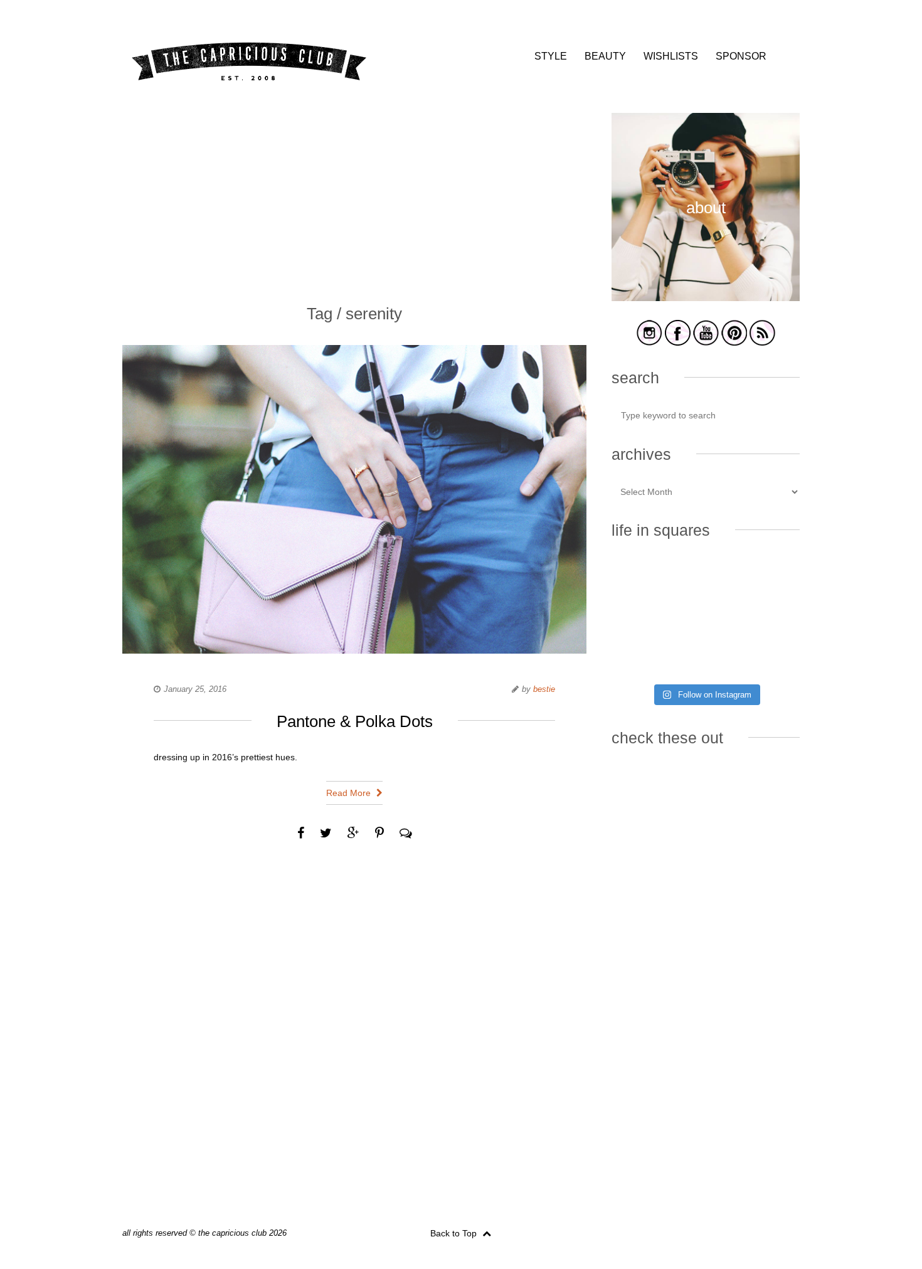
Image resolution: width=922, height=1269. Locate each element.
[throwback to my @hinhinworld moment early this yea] (641, 656)
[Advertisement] (354, 201)
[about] (706, 298)
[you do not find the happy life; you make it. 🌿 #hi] (705, 579)
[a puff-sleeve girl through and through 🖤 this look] (770, 618)
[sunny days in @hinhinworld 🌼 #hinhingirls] (641, 618)
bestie (544, 689)
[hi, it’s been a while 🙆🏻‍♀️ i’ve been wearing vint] (705, 656)
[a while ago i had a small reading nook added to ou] (705, 618)
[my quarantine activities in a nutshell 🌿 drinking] (770, 656)
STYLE (550, 56)
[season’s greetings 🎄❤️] (641, 579)
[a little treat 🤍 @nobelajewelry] (770, 579)
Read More (349, 793)
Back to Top (454, 1233)
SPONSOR (741, 56)
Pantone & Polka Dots (355, 721)
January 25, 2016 (195, 689)
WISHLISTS (671, 56)
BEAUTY (605, 56)
